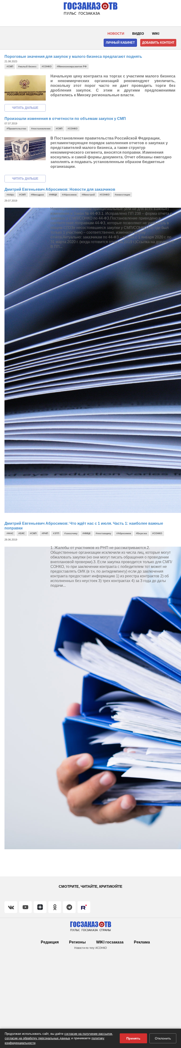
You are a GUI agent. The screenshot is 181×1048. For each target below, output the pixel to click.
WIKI (155, 33)
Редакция (50, 942)
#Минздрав (37, 194)
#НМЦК (53, 194)
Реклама (142, 942)
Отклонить (163, 1038)
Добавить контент (158, 42)
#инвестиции (122, 194)
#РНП (45, 533)
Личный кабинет (120, 42)
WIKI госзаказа (109, 942)
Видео (138, 33)
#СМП (10, 66)
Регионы (77, 942)
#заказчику (71, 533)
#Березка (141, 533)
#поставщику (103, 533)
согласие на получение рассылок (88, 1033)
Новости (115, 33)
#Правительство (16, 128)
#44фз (10, 194)
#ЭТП (56, 533)
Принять (133, 1038)
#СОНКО (47, 66)
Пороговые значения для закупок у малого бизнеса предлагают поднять (73, 57)
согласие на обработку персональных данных (37, 1038)
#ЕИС (21, 533)
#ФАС (10, 533)
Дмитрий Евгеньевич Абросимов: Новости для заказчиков (59, 189)
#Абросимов (69, 194)
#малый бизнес (27, 66)
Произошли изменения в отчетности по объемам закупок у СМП (65, 119)
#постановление (41, 128)
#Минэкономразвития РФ (72, 66)
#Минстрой (88, 194)
